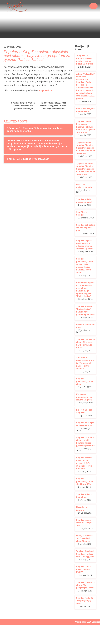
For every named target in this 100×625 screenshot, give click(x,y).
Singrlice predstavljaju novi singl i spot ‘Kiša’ (84, 481)
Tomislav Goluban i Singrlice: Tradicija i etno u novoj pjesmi (85, 554)
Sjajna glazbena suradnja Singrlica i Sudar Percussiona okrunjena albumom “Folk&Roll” (85, 147)
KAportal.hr (45, 90)
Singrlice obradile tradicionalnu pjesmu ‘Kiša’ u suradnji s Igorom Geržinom (84, 463)
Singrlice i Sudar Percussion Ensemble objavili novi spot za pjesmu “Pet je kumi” (85, 126)
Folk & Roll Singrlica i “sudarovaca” (28, 159)
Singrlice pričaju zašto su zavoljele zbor (84, 523)
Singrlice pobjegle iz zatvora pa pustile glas (85, 227)
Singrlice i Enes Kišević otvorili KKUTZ (83, 569)
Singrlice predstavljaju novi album (84, 381)
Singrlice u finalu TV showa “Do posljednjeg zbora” (85, 585)
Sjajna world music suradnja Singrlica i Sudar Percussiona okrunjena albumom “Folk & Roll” (85, 168)
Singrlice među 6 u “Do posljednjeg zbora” (84, 600)
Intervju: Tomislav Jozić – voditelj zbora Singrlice (84, 538)
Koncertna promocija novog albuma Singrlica (84, 397)
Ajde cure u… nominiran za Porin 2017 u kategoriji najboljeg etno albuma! (85, 363)
